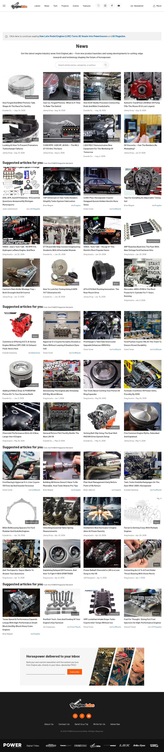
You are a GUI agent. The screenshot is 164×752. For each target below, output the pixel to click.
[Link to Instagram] (105, 5)
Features (86, 5)
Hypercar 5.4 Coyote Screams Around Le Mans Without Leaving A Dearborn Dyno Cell (61, 345)
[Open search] (98, 5)
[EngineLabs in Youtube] (88, 716)
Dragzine (77, 205)
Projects (65, 5)
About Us (48, 724)
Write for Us (99, 724)
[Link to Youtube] (118, 5)
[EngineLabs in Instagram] (75, 716)
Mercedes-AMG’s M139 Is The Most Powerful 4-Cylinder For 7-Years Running (139, 292)
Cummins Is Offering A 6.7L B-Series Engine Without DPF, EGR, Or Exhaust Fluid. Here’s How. (19, 345)
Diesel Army (35, 353)
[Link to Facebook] (112, 5)
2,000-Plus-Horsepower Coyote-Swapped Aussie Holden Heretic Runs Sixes (101, 201)
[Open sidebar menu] (4, 5)
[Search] (105, 65)
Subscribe (74, 672)
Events (76, 5)
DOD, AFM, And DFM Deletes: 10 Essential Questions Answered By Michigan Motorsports (21, 201)
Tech (55, 5)
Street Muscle (75, 627)
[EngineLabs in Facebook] (82, 716)
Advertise (115, 724)
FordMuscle (116, 209)
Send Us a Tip (81, 724)
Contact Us (64, 724)
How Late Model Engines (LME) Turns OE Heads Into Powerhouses (73, 36)
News (46, 5)
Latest (37, 5)
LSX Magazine (118, 36)
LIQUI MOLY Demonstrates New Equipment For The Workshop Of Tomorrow (98, 148)
